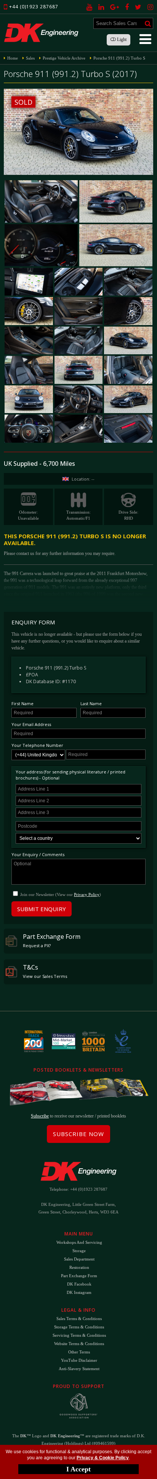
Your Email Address (31, 724)
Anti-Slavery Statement (79, 1368)
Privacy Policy (86, 894)
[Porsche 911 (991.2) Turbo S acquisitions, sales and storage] (41, 201)
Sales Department (79, 1259)
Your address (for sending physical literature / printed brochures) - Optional (70, 775)
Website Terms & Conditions (79, 1343)
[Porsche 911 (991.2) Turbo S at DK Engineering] (78, 370)
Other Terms (79, 1352)
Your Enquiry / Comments (37, 854)
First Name (22, 703)
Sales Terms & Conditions (79, 1318)
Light (121, 39)
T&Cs (45, 971)
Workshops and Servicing (79, 1242)
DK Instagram (79, 1292)
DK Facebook (79, 1284)
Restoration (79, 1267)
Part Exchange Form (51, 940)
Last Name (91, 703)
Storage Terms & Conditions (79, 1327)
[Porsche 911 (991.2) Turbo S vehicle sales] (78, 428)
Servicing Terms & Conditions (79, 1335)
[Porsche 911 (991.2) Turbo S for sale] (115, 201)
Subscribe (40, 1116)
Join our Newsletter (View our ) (60, 894)
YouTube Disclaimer (79, 1360)
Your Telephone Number (37, 745)
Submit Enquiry (41, 909)
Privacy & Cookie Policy (103, 1457)
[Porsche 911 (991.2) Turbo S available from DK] (115, 245)
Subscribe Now (78, 1134)
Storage (79, 1250)
